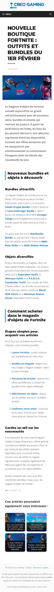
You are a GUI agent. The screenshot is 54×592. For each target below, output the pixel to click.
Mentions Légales (41, 567)
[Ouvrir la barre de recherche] (50, 14)
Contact (28, 567)
